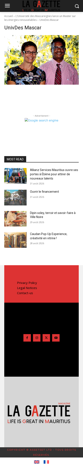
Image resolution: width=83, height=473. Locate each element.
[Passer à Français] (46, 462)
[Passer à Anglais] (37, 462)
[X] (46, 338)
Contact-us (25, 293)
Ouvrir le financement (44, 191)
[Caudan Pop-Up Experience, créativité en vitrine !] (15, 240)
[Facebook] (27, 338)
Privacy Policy (27, 283)
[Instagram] (36, 338)
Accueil (8, 16)
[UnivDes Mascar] (41, 60)
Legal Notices (27, 288)
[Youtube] (56, 338)
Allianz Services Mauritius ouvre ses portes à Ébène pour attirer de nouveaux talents (54, 174)
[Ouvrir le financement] (15, 197)
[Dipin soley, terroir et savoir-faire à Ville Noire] (15, 219)
